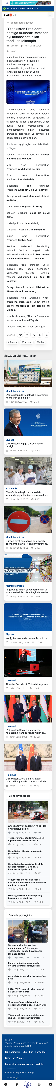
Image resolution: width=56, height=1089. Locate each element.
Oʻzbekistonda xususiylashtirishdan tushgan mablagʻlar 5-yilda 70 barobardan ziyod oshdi (26, 867)
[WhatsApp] (40, 335)
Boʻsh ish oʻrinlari (14, 1058)
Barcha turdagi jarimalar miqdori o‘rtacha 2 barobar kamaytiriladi (24, 964)
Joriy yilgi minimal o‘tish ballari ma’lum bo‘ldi (27, 977)
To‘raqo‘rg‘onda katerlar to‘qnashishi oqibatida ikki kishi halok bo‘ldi (26, 839)
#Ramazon (27, 342)
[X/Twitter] (33, 335)
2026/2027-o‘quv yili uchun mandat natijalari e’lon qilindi (26, 990)
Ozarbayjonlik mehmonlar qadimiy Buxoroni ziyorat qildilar (25, 896)
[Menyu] (50, 14)
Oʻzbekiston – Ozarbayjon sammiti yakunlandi (25, 852)
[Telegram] (20, 335)
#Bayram (12, 342)
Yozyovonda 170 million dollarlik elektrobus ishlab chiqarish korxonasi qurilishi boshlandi (27, 882)
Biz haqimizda (12, 1051)
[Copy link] (46, 335)
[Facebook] (26, 335)
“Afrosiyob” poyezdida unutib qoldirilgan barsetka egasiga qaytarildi (27, 1003)
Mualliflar (28, 1051)
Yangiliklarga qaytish (22, 22)
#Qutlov (40, 342)
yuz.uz (19, 1077)
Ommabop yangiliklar (21, 915)
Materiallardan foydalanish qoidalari (24, 1064)
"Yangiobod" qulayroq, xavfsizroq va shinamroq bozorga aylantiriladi (26, 1016)
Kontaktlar (40, 1051)
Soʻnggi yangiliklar (19, 795)
